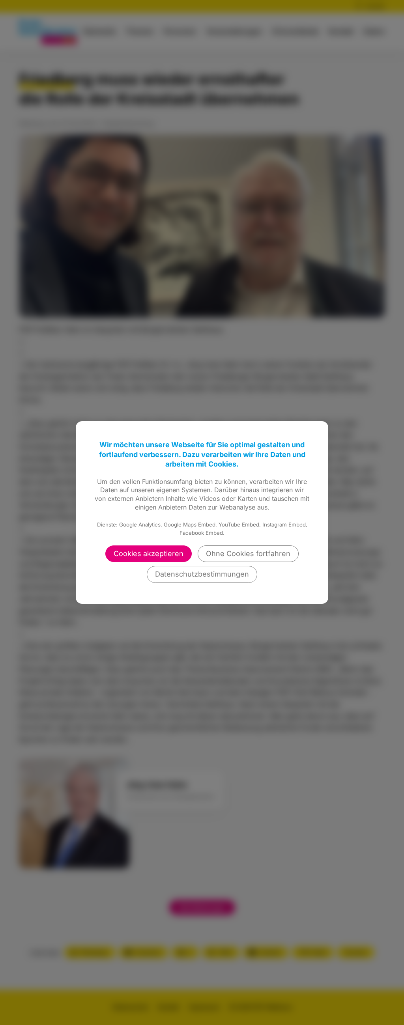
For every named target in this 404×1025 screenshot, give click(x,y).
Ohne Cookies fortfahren (248, 553)
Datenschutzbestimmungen (202, 574)
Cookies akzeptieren (148, 553)
